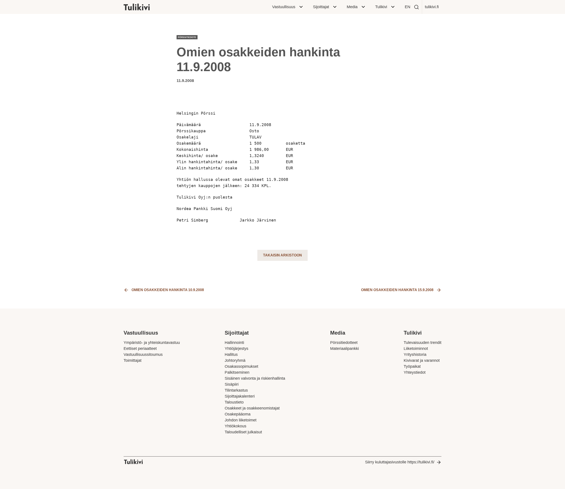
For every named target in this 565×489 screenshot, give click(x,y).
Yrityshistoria (415, 354)
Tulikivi (381, 7)
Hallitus (231, 354)
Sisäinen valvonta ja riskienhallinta (255, 378)
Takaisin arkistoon (282, 255)
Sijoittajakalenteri (240, 396)
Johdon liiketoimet (240, 420)
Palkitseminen (237, 372)
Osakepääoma (237, 414)
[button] (416, 7)
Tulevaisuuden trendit (422, 342)
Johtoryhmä (235, 360)
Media (352, 7)
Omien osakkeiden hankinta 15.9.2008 (397, 290)
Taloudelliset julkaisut (243, 432)
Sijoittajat (321, 7)
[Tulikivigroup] (142, 7)
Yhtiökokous (235, 426)
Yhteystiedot (415, 372)
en (407, 7)
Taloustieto (234, 402)
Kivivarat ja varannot (422, 360)
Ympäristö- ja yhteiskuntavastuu (152, 342)
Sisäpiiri (232, 384)
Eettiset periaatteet (140, 348)
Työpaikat (412, 366)
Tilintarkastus (236, 390)
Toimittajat (132, 360)
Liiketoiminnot (416, 348)
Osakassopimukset (241, 366)
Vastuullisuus (283, 7)
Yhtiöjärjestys (236, 348)
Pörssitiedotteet (344, 342)
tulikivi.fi (432, 7)
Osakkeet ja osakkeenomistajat (252, 408)
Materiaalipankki (344, 348)
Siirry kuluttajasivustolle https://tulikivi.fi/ (399, 462)
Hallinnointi (234, 342)
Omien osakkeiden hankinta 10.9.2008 (168, 290)
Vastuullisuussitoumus (143, 354)
